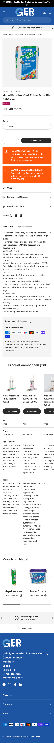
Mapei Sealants (13, 591)
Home (5, 34)
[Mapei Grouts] (38, 577)
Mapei (5, 91)
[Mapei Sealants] (13, 577)
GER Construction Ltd (16, 737)
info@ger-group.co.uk (13, 677)
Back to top (27, 628)
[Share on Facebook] (16, 215)
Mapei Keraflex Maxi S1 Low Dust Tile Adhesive (25, 34)
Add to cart (36, 140)
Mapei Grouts (38, 591)
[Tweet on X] (11, 215)
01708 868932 (17, 179)
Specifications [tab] (25, 226)
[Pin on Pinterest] (21, 215)
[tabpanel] (27, 272)
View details (11, 411)
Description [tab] (8, 226)
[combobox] (27, 20)
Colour (5, 121)
